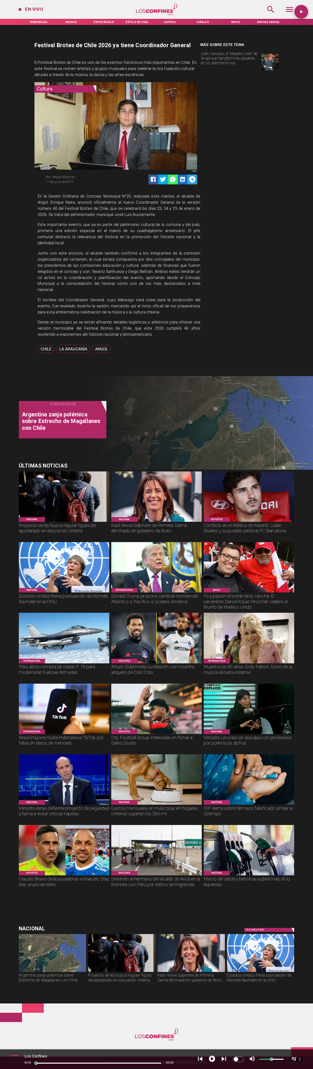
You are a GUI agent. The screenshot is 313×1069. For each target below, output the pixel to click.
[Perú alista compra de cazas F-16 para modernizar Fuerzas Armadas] (64, 663)
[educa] (64, 521)
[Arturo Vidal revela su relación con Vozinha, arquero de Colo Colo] (156, 663)
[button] (46, 349)
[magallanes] (52, 971)
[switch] (238, 1059)
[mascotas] (156, 804)
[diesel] (249, 875)
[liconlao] (249, 733)
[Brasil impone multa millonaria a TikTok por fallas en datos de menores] (64, 733)
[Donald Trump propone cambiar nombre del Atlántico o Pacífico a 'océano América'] (156, 592)
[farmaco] (249, 804)
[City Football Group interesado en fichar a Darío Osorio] (156, 733)
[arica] (156, 875)
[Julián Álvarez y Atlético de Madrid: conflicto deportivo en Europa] (249, 521)
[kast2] (156, 521)
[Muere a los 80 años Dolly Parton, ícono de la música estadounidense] (249, 663)
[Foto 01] (270, 70)
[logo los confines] (156, 14)
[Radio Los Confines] (270, 14)
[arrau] (64, 804)
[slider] (36, 1063)
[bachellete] (64, 592)
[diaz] (64, 875)
